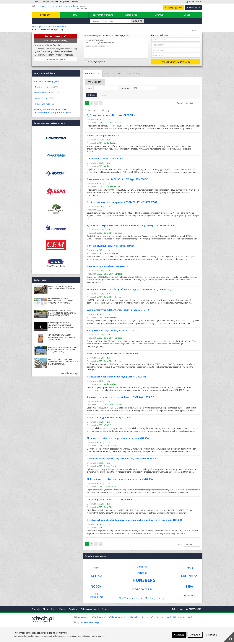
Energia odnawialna (44, 92)
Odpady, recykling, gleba (47, 81)
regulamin (102, 61)
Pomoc (105, 609)
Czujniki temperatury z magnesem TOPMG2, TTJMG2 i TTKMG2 (122, 202)
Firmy (74, 14)
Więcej (187, 14)
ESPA (189, 586)
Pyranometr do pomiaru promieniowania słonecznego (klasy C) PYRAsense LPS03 (132, 225)
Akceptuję (97, 61)
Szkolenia (135, 73)
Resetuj (103, 95)
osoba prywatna (122, 35)
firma (108, 35)
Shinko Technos (111, 143)
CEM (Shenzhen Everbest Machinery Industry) (142, 598)
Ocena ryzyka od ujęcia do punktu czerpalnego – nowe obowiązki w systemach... (60, 300)
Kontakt (62, 609)
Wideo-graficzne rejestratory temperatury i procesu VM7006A (121, 458)
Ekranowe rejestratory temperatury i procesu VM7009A (118, 438)
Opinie (54, 609)
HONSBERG (143, 580)
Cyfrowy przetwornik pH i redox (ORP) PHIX (111, 115)
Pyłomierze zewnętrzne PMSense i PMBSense (112, 353)
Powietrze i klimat (44, 87)
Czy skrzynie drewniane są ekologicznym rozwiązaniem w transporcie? (61, 337)
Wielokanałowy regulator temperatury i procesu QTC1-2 (118, 309)
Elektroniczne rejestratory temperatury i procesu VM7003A (120, 479)
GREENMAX (189, 576)
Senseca (118, 122)
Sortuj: (180, 103)
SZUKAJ (138, 21)
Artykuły (159, 14)
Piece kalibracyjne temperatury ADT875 (109, 417)
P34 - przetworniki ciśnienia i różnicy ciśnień (110, 245)
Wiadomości (131, 14)
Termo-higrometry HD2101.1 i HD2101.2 (109, 499)
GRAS (96, 568)
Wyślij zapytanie (174, 7)
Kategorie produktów (44, 73)
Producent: (125, 88)
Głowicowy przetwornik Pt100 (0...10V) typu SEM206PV (117, 179)
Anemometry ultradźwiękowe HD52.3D (108, 266)
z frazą (89, 88)
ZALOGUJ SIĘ (194, 7)
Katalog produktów (55, 26)
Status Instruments (112, 186)
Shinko (106, 166)
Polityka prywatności (90, 609)
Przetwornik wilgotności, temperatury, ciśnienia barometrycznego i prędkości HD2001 (134, 519)
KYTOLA (96, 576)
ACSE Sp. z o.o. (103, 119)
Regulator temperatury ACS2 (103, 135)
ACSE (99, 122)
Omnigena (142, 566)
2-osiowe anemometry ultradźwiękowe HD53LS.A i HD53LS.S (120, 397)
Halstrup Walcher (111, 253)
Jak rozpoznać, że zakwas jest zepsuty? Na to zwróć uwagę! (61, 287)
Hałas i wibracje (42, 103)
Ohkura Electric (110, 445)
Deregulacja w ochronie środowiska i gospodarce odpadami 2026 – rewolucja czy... (62, 325)
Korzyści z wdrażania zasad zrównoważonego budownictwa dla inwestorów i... (63, 361)
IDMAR (189, 568)
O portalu (36, 609)
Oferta (45, 609)
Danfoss (142, 573)
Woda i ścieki (41, 98)
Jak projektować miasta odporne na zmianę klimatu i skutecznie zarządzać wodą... (62, 349)
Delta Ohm (108, 122)
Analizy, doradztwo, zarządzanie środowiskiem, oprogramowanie (51, 111)
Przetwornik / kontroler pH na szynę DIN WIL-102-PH (116, 376)
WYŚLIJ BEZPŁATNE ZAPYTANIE (176, 62)
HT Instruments (96, 595)
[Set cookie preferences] (228, 636)
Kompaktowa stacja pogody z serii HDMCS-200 (113, 330)
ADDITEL (108, 425)
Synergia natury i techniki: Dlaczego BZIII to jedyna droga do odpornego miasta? (62, 312)
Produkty (45, 14)
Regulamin (73, 609)
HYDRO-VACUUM (141, 589)
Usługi (122, 73)
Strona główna (38, 26)
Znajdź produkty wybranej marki (49, 122)
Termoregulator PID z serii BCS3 (105, 158)
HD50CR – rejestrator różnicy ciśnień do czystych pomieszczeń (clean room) (129, 289)
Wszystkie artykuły (69, 373)
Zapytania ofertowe (103, 14)
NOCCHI (97, 586)
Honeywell (189, 595)
